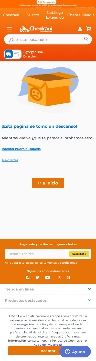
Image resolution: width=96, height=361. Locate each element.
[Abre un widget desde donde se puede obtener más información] (75, 352)
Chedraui (11, 14)
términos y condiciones (60, 262)
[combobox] (48, 39)
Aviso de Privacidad (48, 344)
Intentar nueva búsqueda (21, 148)
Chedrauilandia (80, 14)
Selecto (32, 14)
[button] (9, 29)
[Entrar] (80, 29)
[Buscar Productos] (86, 39)
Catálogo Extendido (55, 14)
